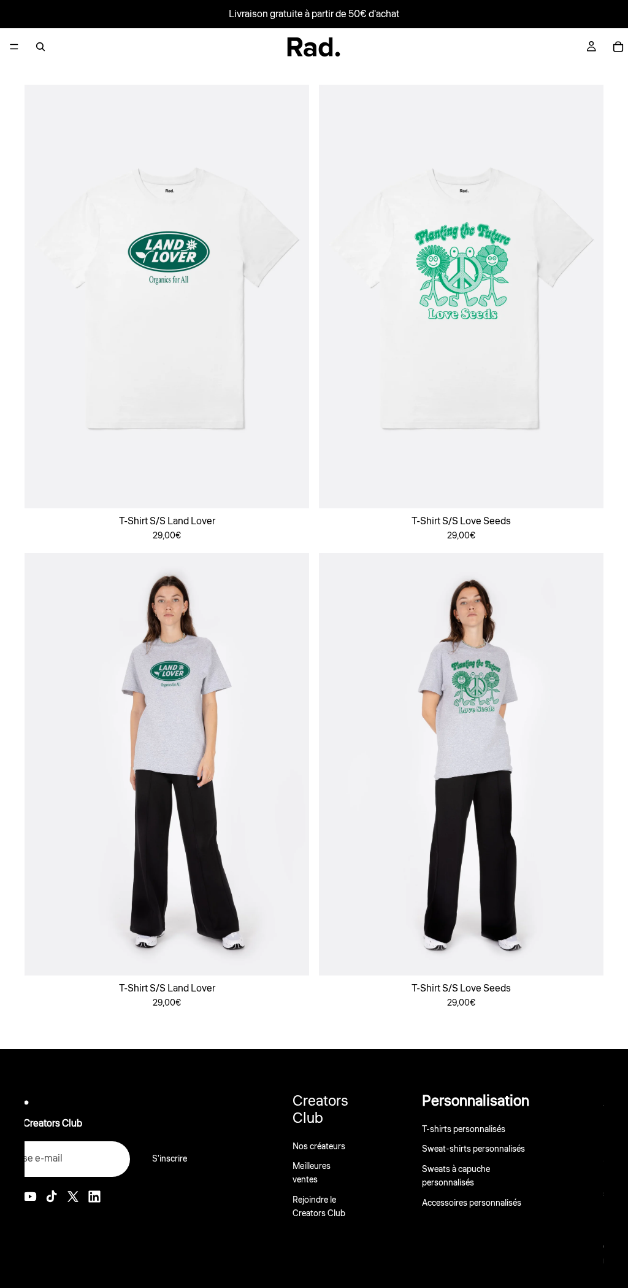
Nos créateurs (319, 1147)
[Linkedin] (94, 1196)
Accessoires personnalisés (471, 1203)
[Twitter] (73, 1196)
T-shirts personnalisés (463, 1129)
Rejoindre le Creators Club (319, 1207)
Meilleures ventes (312, 1173)
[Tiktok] (51, 1196)
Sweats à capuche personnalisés (456, 1176)
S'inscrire (169, 1159)
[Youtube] (30, 1196)
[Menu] (14, 47)
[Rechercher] (40, 46)
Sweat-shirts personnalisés (473, 1150)
